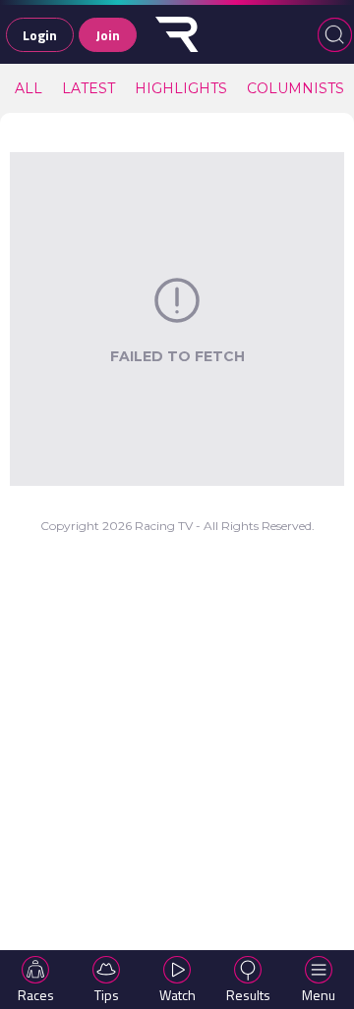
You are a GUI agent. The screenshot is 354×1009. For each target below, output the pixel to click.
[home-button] (177, 34)
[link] (28, 88)
